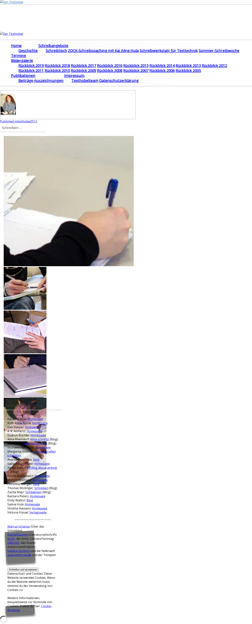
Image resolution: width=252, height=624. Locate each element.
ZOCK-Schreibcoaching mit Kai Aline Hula (103, 50)
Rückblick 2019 (31, 65)
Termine (18, 55)
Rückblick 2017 (83, 65)
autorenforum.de (19, 555)
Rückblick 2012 (214, 65)
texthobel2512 (18, 121)
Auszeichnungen (48, 80)
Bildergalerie (22, 60)
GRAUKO (13, 543)
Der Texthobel (25, 13)
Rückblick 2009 (83, 70)
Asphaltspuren (17, 535)
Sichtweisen (33, 492)
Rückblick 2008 (109, 70)
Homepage (35, 419)
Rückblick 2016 (109, 65)
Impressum (74, 75)
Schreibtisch (56, 50)
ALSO (11, 539)
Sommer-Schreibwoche (219, 50)
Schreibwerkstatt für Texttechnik (169, 50)
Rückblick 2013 (188, 65)
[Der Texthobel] (11, 2)
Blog (36, 460)
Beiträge (25, 80)
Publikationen (23, 75)
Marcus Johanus (18, 526)
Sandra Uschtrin (18, 551)
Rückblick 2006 (162, 70)
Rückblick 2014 (162, 65)
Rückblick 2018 (57, 65)
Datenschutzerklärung (119, 80)
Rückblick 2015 (136, 65)
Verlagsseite (37, 512)
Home (16, 45)
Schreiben (41, 488)
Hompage (32, 427)
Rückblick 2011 (31, 70)
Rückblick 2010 (57, 70)
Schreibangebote (53, 45)
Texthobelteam (85, 80)
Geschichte (28, 50)
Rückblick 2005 (188, 70)
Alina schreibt (39, 439)
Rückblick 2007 (136, 70)
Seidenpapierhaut (35, 443)
